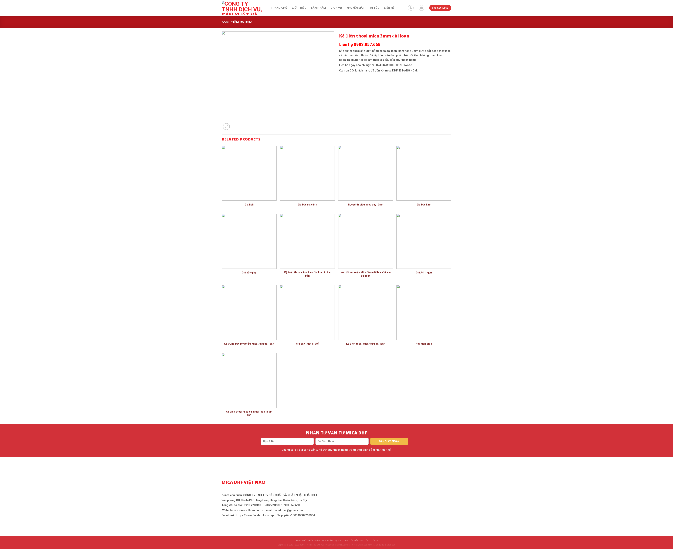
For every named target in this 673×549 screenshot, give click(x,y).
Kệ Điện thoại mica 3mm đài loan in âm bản (307, 274)
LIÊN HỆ (389, 7)
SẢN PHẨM (318, 7)
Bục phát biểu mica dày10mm (365, 204)
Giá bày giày (249, 272)
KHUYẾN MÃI (354, 7)
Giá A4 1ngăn (424, 272)
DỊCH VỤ (336, 7)
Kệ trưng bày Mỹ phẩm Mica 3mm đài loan (249, 343)
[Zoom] (226, 126)
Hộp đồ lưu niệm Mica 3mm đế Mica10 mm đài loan (366, 274)
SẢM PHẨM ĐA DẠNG (237, 22)
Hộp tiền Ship (424, 343)
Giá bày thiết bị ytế (307, 343)
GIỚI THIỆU (299, 7)
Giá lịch (249, 204)
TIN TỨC (373, 7)
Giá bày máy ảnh (307, 204)
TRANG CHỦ (279, 7)
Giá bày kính (424, 204)
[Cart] (421, 8)
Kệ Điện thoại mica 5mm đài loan (365, 343)
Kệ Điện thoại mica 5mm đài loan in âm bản (249, 413)
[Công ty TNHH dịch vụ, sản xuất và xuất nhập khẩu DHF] (244, 8)
